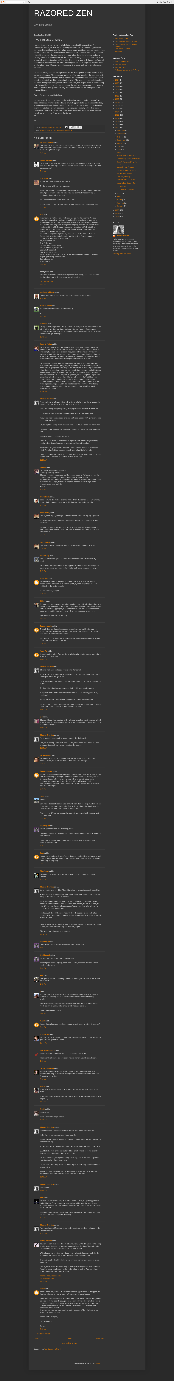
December (121, 131)
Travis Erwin (45, 497)
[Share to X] (75, 127)
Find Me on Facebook (123, 49)
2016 (117, 105)
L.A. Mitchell (44, 1034)
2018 (117, 99)
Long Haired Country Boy (126, 183)
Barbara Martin (46, 626)
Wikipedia (118, 52)
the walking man (46, 142)
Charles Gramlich (47, 399)
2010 (117, 125)
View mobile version (69, 1343)
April (119, 197)
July (119, 146)
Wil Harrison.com (46, 282)
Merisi (42, 1109)
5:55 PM (43, 818)
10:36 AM (43, 1120)
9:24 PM (43, 1027)
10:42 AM (43, 1234)
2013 (117, 115)
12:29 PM (43, 1281)
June (119, 150)
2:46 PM (43, 764)
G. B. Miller (44, 178)
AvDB (42, 1198)
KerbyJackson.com (47, 1278)
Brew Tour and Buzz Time (126, 170)
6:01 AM (43, 1102)
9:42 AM (43, 316)
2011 (117, 121)
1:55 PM (43, 948)
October (120, 137)
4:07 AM (43, 153)
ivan (41, 215)
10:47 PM (43, 880)
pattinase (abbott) (47, 292)
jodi (41, 717)
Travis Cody (44, 556)
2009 (117, 128)
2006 (117, 217)
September (121, 140)
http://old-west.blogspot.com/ (50, 1276)
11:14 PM (43, 934)
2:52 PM (43, 984)
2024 (117, 80)
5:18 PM (43, 548)
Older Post (100, 1339)
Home (70, 1339)
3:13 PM (43, 789)
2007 (117, 213)
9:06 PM (43, 1014)
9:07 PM (43, 571)
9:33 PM (43, 864)
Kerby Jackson (46, 1241)
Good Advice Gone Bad (125, 189)
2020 (117, 93)
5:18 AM (43, 1079)
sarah (42, 1289)
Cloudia (43, 467)
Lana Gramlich (45, 755)
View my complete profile (122, 254)
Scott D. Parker (46, 344)
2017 (117, 102)
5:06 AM (43, 171)
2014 (117, 112)
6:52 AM (43, 285)
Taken (119, 152)
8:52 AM (43, 619)
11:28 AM (43, 460)
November (121, 134)
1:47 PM (43, 1218)
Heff (41, 976)
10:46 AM (43, 391)
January (120, 206)
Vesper (43, 1086)
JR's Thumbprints (47, 1068)
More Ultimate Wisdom (125, 167)
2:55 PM (43, 505)
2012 (117, 118)
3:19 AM (43, 594)
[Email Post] (66, 127)
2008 (117, 210)
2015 (117, 109)
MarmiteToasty (46, 306)
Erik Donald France (47, 1050)
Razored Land (51, 130)
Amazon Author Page (122, 62)
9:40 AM (43, 644)
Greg (42, 853)
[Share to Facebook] (78, 127)
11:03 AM (43, 728)
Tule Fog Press (120, 64)
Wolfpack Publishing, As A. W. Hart (127, 70)
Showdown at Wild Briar (64, 130)
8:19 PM (43, 846)
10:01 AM (43, 337)
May (119, 193)
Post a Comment (43, 1334)
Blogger (97, 1363)
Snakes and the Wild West (126, 156)
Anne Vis (43, 651)
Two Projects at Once (124, 174)
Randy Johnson (46, 771)
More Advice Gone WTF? (126, 180)
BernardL (43, 324)
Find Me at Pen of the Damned (126, 41)
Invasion (43, 130)
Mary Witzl (44, 578)
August (120, 143)
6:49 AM (43, 264)
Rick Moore (44, 871)
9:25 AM (43, 1329)
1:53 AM (43, 1061)
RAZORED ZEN (63, 13)
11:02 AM (43, 659)
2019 (117, 96)
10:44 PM (43, 1043)
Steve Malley (45, 513)
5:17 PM (43, 535)
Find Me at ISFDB (121, 39)
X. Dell (42, 1021)
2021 (117, 90)
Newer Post (39, 1339)
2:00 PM (43, 968)
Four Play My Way (123, 177)
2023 (117, 83)
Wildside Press (120, 67)
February (120, 203)
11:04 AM (43, 1190)
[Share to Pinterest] (81, 127)
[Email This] (70, 127)
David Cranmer (46, 160)
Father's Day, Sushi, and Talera (128, 159)
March (119, 200)
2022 (117, 86)
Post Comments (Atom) (52, 1349)
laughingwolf (45, 826)
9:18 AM (43, 298)
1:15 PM (43, 490)
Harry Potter (121, 186)
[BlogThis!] (73, 127)
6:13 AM (43, 207)
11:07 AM (43, 748)
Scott (42, 796)
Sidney (42, 601)
